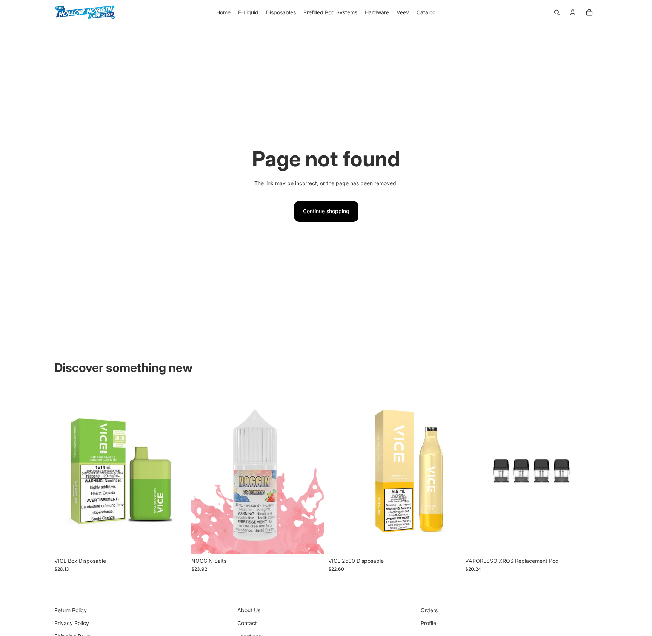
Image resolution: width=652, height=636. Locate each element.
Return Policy (70, 610)
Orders (429, 610)
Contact (247, 623)
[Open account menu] (572, 12)
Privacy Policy (71, 623)
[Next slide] (175, 470)
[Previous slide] (65, 470)
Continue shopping (326, 211)
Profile (428, 623)
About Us (248, 610)
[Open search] (557, 12)
